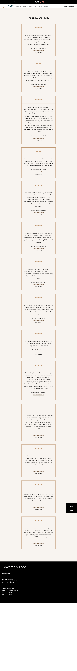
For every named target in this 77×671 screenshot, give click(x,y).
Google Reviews (38, 352)
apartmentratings (38, 50)
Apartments (25, 1)
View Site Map (6, 573)
